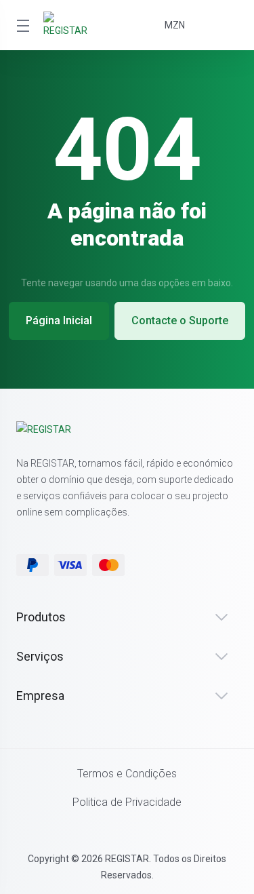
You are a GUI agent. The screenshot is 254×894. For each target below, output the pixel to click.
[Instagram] (124, 531)
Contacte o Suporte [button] (179, 320)
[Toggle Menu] (22, 25)
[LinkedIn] (90, 531)
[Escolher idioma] (220, 25)
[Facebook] (22, 531)
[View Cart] (119, 25)
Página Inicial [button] (59, 320)
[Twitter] (56, 531)
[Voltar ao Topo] (127, 828)
